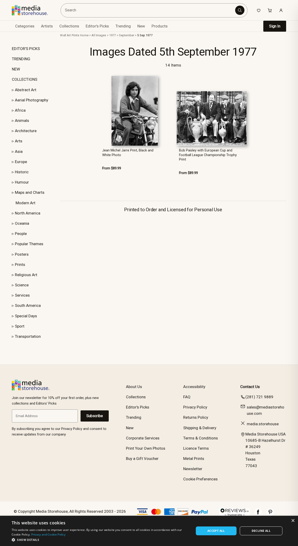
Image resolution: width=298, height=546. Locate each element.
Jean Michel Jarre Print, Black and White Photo (127, 152)
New (141, 26)
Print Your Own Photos (145, 448)
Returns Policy (195, 417)
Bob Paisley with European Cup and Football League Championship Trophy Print (208, 154)
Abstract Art (25, 89)
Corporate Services (142, 438)
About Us (134, 386)
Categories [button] (24, 26)
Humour (22, 182)
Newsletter (192, 468)
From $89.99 (111, 168)
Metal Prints (193, 458)
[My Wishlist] (259, 10)
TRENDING (21, 59)
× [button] (293, 521)
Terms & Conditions (200, 438)
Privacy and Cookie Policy (48, 534)
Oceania (22, 223)
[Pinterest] (270, 514)
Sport (19, 326)
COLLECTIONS (24, 79)
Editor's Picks (97, 26)
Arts (18, 141)
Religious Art (26, 274)
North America (27, 213)
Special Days (26, 316)
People (21, 233)
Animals (22, 120)
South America (28, 305)
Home (84, 35)
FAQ (186, 397)
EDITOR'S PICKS (26, 48)
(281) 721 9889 (259, 397)
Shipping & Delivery (199, 427)
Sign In (274, 26)
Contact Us (250, 386)
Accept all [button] (216, 531)
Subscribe (94, 416)
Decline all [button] (261, 531)
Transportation (28, 336)
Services (22, 295)
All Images (98, 35)
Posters (22, 254)
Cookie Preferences (200, 479)
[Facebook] (258, 514)
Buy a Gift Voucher (142, 458)
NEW (16, 69)
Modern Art (25, 203)
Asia (19, 151)
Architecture (26, 130)
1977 (112, 35)
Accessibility (194, 386)
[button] (100, 540)
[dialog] (149, 531)
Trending (123, 26)
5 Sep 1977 (144, 35)
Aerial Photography (31, 100)
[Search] (239, 10)
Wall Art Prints (69, 35)
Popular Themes (29, 243)
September (126, 35)
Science (22, 285)
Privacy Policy (195, 407)
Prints (20, 264)
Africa (20, 110)
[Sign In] (281, 10)
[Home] (33, 10)
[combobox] (149, 10)
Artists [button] (47, 26)
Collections (69, 26)
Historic (22, 172)
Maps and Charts (29, 192)
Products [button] (160, 26)
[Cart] (270, 10)
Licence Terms (196, 448)
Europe (21, 161)
